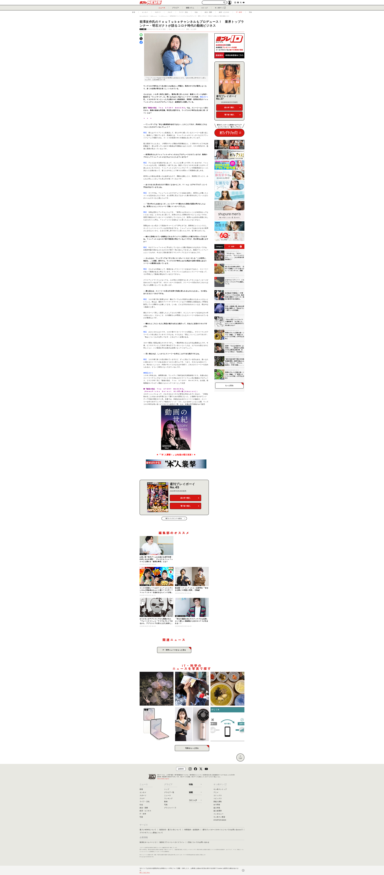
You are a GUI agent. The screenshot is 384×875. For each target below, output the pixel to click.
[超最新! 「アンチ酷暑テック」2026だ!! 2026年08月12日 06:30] (192, 724)
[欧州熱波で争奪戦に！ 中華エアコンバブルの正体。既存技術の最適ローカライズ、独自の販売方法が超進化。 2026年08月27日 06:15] (192, 689)
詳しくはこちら (145, 872)
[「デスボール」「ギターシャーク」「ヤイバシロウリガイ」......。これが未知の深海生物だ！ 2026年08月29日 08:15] (157, 689)
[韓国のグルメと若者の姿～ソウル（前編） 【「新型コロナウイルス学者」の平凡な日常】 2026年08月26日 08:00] (227, 689)
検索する (224, 3)
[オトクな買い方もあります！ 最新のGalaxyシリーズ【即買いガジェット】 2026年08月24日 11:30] (157, 724)
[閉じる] (243, 870)
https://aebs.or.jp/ (163, 778)
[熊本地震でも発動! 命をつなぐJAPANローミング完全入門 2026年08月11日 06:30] (227, 724)
